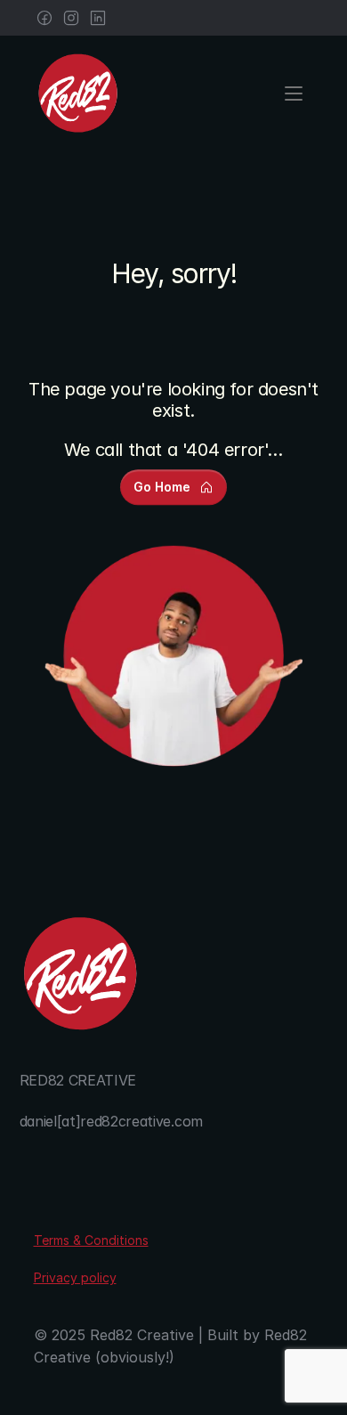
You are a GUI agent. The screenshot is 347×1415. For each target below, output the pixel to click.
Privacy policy (75, 1277)
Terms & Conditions (91, 1240)
